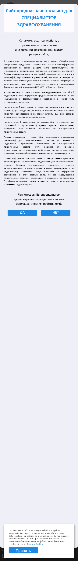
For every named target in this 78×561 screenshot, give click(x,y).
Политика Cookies (35, 544)
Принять (23, 550)
